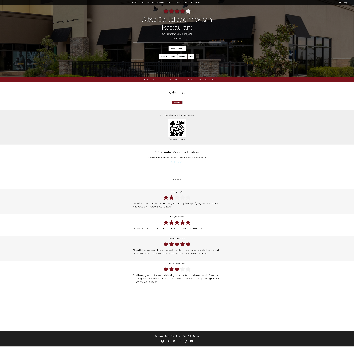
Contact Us (159, 336)
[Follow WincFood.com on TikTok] (186, 342)
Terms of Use (169, 336)
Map (190, 56)
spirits (142, 2)
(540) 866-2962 (177, 48)
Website (182, 56)
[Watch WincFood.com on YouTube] (192, 342)
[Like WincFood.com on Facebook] (162, 342)
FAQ (189, 336)
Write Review (177, 179)
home (134, 2)
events (178, 2)
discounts (150, 2)
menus (197, 2)
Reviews (164, 56)
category (160, 2)
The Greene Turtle (177, 162)
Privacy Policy (181, 336)
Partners (196, 336)
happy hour (188, 2)
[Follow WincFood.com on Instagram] (168, 342)
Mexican (177, 102)
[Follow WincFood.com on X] (174, 342)
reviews (170, 2)
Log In (346, 2)
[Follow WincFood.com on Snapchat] (180, 342)
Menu (173, 56)
